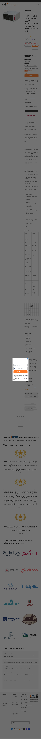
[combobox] (15, 368)
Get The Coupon (20, 371)
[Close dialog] (27, 359)
